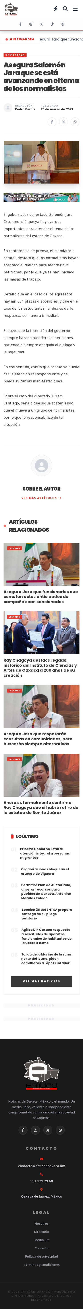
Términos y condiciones (42, 1265)
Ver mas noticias (41, 981)
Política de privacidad (41, 1256)
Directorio (41, 1232)
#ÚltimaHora (22, 39)
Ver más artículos (39, 498)
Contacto (41, 1248)
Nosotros (41, 1223)
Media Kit (42, 1240)
